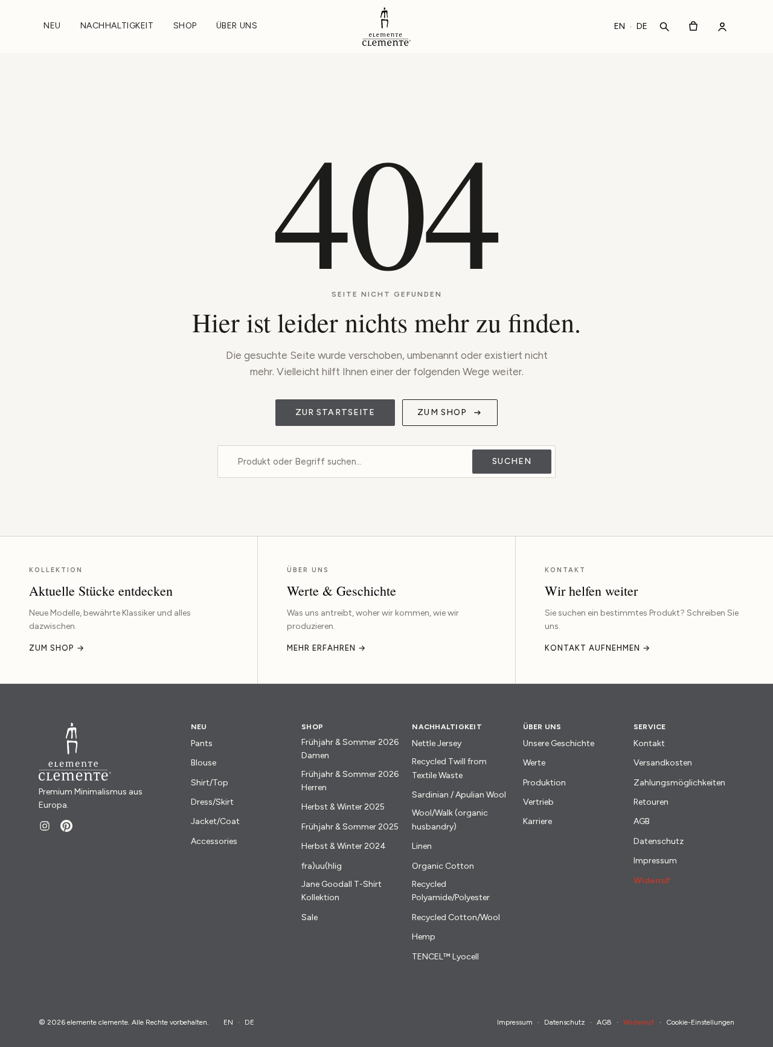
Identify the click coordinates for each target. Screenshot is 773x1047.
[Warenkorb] (693, 26)
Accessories (214, 841)
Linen (422, 846)
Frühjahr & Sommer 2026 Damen (350, 749)
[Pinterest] (66, 826)
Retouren (651, 802)
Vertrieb (538, 802)
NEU (52, 26)
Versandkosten (662, 763)
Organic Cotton (443, 866)
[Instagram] (45, 826)
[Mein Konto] (722, 26)
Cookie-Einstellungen (700, 1022)
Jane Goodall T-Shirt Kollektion (341, 891)
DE (642, 26)
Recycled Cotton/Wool (456, 917)
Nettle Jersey (436, 743)
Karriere (537, 821)
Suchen (511, 461)
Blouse (203, 763)
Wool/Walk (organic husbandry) (450, 819)
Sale (309, 917)
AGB (641, 821)
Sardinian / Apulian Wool (459, 795)
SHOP (185, 26)
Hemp (423, 937)
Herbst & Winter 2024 (343, 846)
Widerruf (651, 880)
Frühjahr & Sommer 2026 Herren (350, 781)
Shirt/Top (209, 783)
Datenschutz (658, 841)
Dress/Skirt (212, 802)
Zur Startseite (335, 412)
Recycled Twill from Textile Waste (449, 768)
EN (619, 26)
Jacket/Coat (215, 821)
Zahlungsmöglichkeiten (679, 783)
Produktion (544, 783)
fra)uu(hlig (321, 866)
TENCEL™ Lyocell (445, 957)
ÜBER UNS (236, 26)
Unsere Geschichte (558, 743)
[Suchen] (664, 26)
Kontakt (649, 743)
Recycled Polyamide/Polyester (451, 891)
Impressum (655, 860)
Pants (202, 743)
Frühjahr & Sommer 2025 (350, 827)
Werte (534, 763)
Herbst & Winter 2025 (343, 807)
